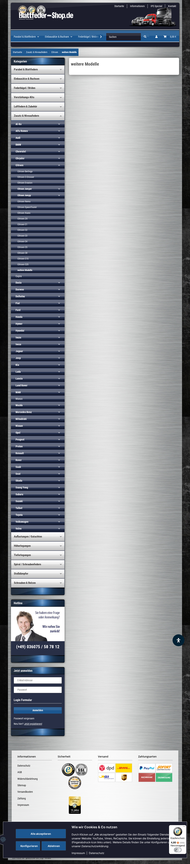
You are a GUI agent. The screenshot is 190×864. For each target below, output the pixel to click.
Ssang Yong (22, 487)
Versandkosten (25, 791)
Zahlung (21, 798)
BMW (18, 144)
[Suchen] (145, 37)
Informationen (137, 6)
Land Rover (21, 385)
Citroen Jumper (24, 188)
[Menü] (184, 827)
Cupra (19, 276)
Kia (17, 364)
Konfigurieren (29, 846)
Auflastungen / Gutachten (28, 536)
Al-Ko (19, 124)
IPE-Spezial (156, 6)
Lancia (19, 378)
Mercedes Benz (24, 412)
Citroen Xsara (23, 213)
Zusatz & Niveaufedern (26, 115)
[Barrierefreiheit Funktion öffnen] (178, 640)
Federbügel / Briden (24, 88)
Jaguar (19, 351)
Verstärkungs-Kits (24, 97)
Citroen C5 (22, 247)
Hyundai (20, 330)
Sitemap (21, 785)
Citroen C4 (22, 241)
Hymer (19, 323)
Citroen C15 (22, 258)
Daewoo (20, 289)
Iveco (18, 344)
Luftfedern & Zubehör (25, 106)
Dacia (19, 282)
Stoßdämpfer (21, 573)
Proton (19, 446)
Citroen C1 (22, 224)
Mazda (19, 405)
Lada (18, 371)
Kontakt (172, 6)
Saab (18, 466)
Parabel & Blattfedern (26, 69)
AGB (19, 772)
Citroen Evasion (24, 182)
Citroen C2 (22, 230)
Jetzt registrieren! (33, 723)
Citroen (19, 165)
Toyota (19, 514)
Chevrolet (21, 151)
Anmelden (37, 710)
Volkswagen (22, 521)
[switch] (177, 850)
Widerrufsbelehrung (27, 778)
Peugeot (20, 439)
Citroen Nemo (24, 201)
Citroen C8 (22, 253)
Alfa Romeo (22, 130)
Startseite (119, 6)
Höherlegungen (22, 545)
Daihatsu (20, 296)
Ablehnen (54, 846)
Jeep (18, 358)
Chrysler (20, 158)
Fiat (18, 303)
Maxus (19, 398)
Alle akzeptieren (41, 833)
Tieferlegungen (22, 555)
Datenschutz (96, 853)
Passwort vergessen (24, 718)
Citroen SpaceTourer (27, 207)
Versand (48, 858)
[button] (156, 37)
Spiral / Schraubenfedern (27, 564)
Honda (19, 316)
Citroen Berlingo (25, 171)
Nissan (19, 425)
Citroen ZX (22, 218)
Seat (18, 473)
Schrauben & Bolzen (25, 583)
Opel (18, 432)
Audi (18, 137)
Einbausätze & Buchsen (26, 78)
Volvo (19, 528)
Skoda (19, 480)
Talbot (19, 508)
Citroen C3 (22, 235)
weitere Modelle (24, 270)
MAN (18, 392)
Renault (20, 453)
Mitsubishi (21, 418)
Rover (19, 460)
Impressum (78, 853)
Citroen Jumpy (24, 195)
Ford (18, 310)
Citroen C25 (22, 264)
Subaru (19, 494)
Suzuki (19, 501)
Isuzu (18, 337)
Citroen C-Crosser (25, 177)
